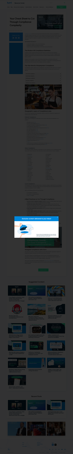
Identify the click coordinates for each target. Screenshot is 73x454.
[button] (57, 217)
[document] (36, 227)
